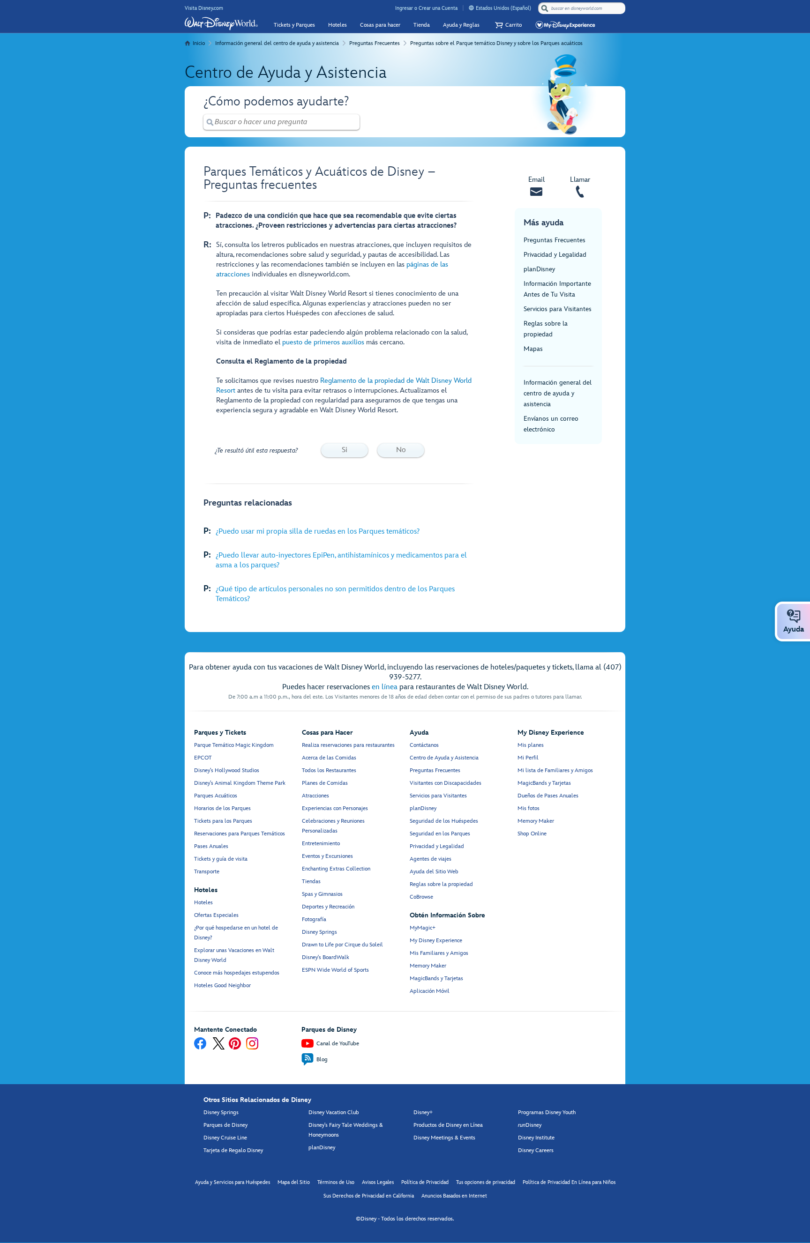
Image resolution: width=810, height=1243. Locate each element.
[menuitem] (471, 7)
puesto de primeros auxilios (323, 342)
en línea (385, 687)
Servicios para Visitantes (558, 309)
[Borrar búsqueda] (353, 122)
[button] (507, 25)
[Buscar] (544, 8)
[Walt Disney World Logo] (221, 23)
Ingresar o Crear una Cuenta (426, 8)
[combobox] (582, 8)
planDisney (539, 269)
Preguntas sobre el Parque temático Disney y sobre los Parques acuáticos (496, 43)
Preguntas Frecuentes (374, 43)
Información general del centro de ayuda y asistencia (277, 43)
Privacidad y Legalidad (555, 255)
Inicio (199, 43)
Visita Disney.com (204, 8)
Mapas (533, 349)
